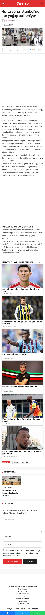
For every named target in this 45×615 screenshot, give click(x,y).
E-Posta (9, 544)
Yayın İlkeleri (26, 609)
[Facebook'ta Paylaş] (7, 613)
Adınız (8, 536)
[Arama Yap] (41, 3)
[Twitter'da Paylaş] (22, 613)
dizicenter (22, 596)
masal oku (22, 591)
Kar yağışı (25, 462)
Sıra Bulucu (22, 589)
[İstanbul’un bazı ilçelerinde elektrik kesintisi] (11, 480)
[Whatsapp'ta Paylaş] (37, 613)
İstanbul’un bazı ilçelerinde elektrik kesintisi (10, 493)
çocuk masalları (22, 594)
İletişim (35, 609)
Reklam (16, 609)
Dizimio (22, 3)
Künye (9, 609)
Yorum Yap (8, 503)
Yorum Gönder (12, 561)
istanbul (16, 462)
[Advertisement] (22, 80)
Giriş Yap (30, 561)
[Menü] (3, 3)
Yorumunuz (10, 519)
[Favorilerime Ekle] (4, 50)
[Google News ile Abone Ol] (35, 50)
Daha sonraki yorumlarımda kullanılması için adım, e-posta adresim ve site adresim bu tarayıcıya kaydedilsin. (21, 553)
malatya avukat (22, 598)
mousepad (22, 601)
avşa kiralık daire (22, 603)
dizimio (9, 21)
